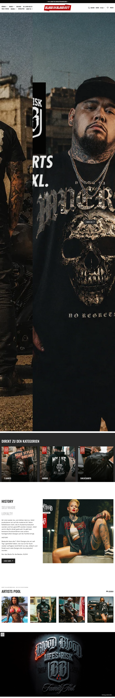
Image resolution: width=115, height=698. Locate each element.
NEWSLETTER (21, 9)
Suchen (93, 8)
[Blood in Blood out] (57, 7)
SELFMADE (8, 507)
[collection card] (19, 464)
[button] (108, 8)
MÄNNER (4, 6)
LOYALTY (7, 513)
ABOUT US (28, 9)
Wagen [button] (111, 8)
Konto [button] (97, 8)
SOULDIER (18, 6)
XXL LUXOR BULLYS (27, 6)
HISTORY (7, 501)
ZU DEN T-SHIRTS (7, 561)
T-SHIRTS (57, 222)
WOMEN (11, 6)
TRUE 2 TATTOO (5, 9)
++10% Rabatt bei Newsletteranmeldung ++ (57, 1)
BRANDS (13, 9)
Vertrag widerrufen (107, 695)
